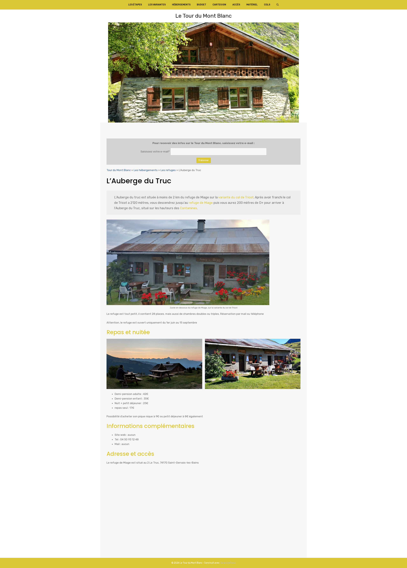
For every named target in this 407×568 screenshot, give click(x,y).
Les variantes (157, 4)
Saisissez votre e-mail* (155, 151)
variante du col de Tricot (236, 197)
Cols (267, 4)
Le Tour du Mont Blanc (203, 16)
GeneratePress (228, 562)
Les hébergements (146, 170)
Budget (201, 4)
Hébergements (181, 4)
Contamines (188, 208)
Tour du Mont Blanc (119, 170)
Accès (236, 4)
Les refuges (168, 170)
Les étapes (135, 4)
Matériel (252, 4)
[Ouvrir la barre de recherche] (277, 5)
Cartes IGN (219, 4)
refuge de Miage (201, 203)
